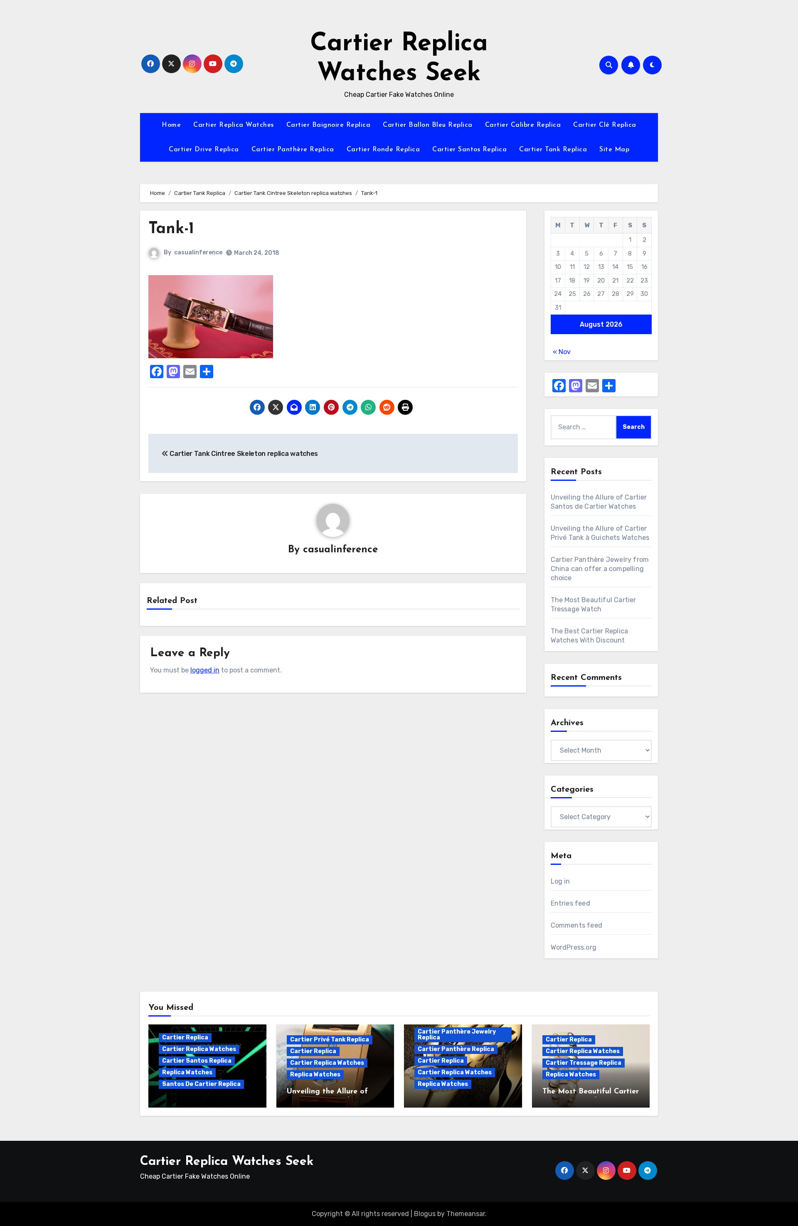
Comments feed (577, 925)
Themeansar (465, 1214)
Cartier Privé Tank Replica (329, 1039)
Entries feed (570, 903)
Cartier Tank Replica (553, 149)
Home (171, 125)
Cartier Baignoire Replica (328, 125)
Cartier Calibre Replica (523, 125)
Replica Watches (187, 1072)
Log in (560, 881)
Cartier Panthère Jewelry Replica (457, 1034)
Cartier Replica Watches (233, 125)
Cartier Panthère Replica (292, 149)
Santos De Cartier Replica (201, 1084)
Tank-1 (171, 229)
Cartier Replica (185, 1037)
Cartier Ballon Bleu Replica (428, 125)
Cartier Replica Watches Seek (226, 1161)
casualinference (198, 252)
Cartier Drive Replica (204, 149)
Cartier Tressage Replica (583, 1062)
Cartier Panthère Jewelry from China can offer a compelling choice (600, 569)
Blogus (425, 1214)
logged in (204, 670)
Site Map (614, 149)
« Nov (562, 352)
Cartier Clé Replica (604, 125)
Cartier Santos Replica (469, 149)
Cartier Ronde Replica (383, 149)
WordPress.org (574, 947)
